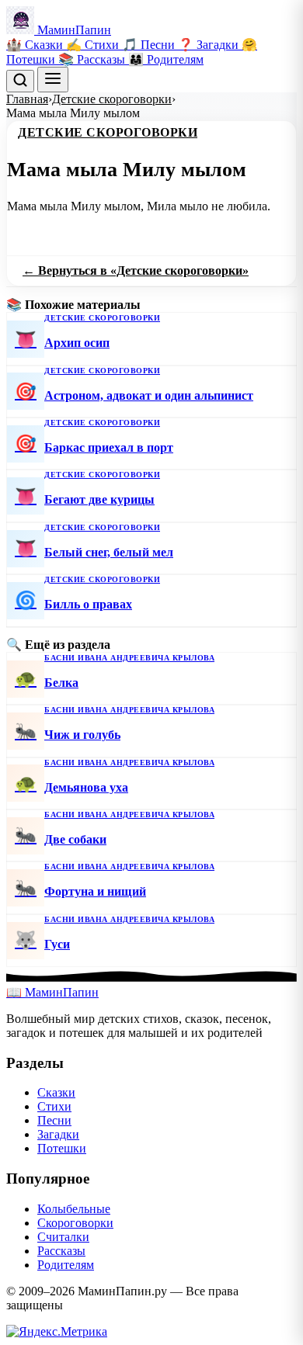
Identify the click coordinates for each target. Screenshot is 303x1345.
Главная (27, 99)
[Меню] (52, 79)
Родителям (65, 1264)
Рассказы (61, 1250)
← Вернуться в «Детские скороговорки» (136, 270)
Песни (54, 1120)
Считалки (63, 1236)
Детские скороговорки (112, 99)
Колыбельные (73, 1208)
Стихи (54, 1106)
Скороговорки (75, 1222)
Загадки (58, 1134)
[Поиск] (20, 81)
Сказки (56, 1092)
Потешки (61, 1148)
